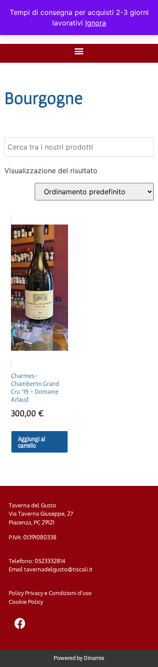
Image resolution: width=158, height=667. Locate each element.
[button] (79, 51)
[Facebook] (20, 623)
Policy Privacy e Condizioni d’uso (50, 592)
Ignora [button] (95, 22)
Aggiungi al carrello (31, 442)
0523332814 (50, 560)
